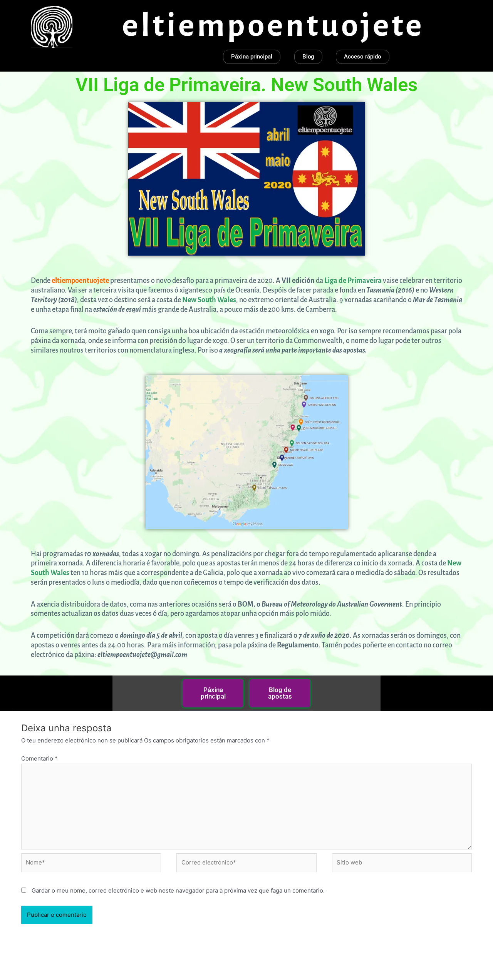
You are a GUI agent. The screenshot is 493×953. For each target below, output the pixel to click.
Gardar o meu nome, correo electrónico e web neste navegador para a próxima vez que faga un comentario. (178, 890)
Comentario (39, 758)
